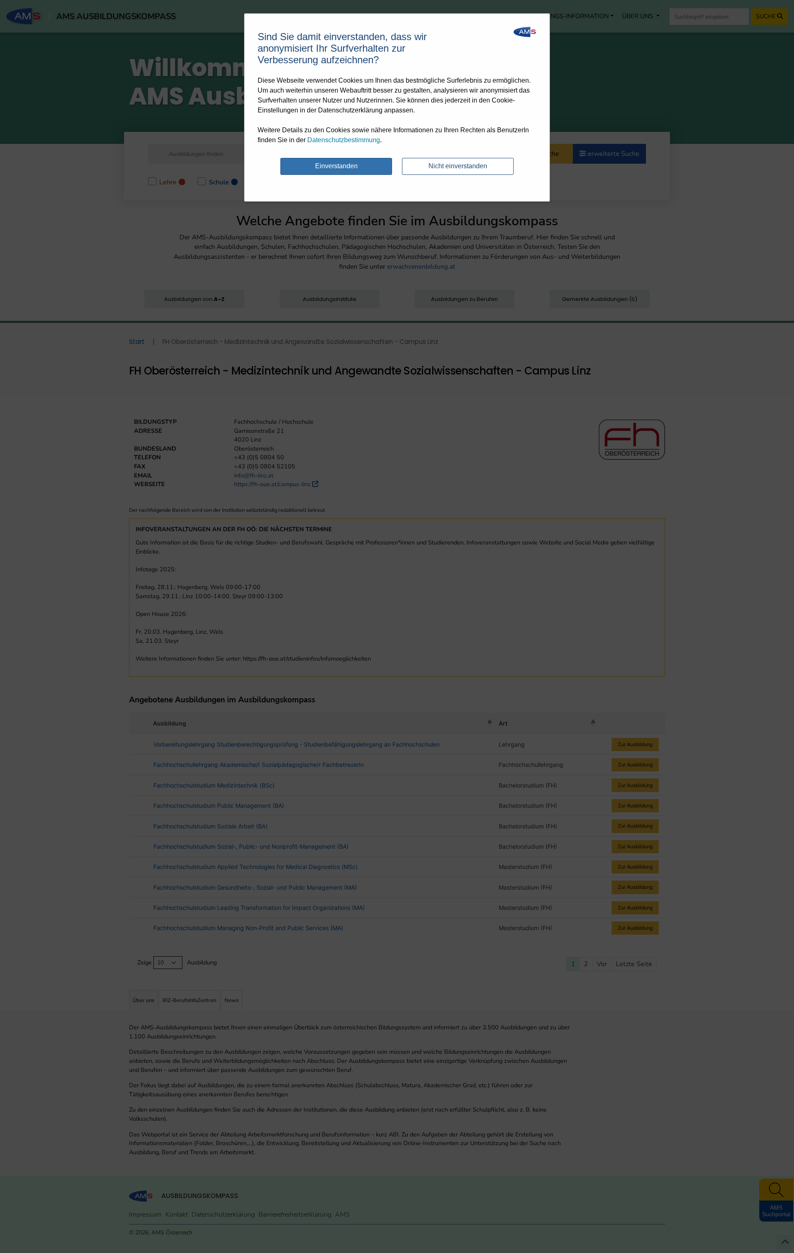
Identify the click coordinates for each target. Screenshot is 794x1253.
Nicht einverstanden (457, 165)
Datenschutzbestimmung (343, 139)
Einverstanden (336, 165)
